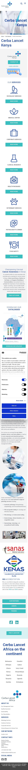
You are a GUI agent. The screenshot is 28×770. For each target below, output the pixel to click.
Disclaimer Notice (16, 765)
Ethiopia (8, 665)
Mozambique (19, 672)
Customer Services (5, 723)
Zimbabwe (19, 682)
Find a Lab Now (14, 633)
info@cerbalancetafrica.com (8, 752)
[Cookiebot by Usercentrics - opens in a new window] (19, 353)
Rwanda (19, 675)
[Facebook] (11, 623)
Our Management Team (7, 706)
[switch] (24, 384)
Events (14, 606)
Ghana (8, 668)
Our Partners (14, 601)
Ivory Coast (19, 668)
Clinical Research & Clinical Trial (9, 728)
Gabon (19, 665)
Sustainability (4, 711)
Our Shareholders (5, 714)
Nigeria (8, 675)
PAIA (9, 765)
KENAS (16, 589)
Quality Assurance (5, 709)
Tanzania (8, 679)
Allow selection (14, 410)
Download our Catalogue (14, 346)
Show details (19, 400)
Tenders (14, 611)
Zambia (8, 682)
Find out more (14, 295)
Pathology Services (6, 720)
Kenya (8, 672)
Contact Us (14, 62)
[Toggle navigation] (25, 3)
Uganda (19, 679)
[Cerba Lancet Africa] (6, 5)
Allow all (14, 405)
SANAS (10, 589)
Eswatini (19, 661)
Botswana (8, 661)
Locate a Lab (4, 734)
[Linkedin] (17, 623)
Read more (14, 101)
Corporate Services (6, 725)
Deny (14, 416)
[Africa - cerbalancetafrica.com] (11, 695)
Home (2, 36)
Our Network (8, 36)
